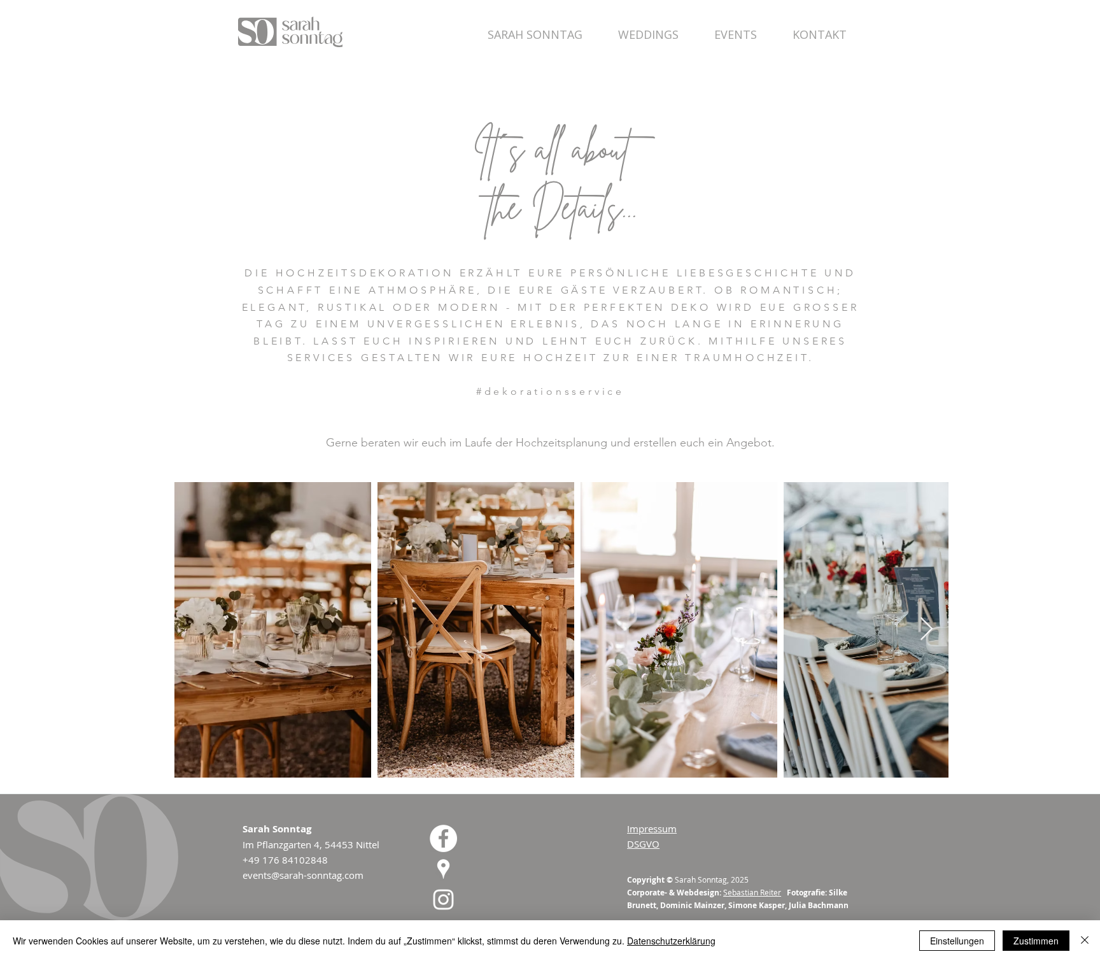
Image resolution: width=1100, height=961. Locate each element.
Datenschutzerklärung (671, 940)
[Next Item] (926, 629)
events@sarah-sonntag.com (303, 875)
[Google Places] (443, 869)
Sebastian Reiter (752, 892)
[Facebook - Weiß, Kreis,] (443, 838)
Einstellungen (957, 940)
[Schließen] (1084, 940)
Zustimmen (1036, 940)
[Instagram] (443, 899)
